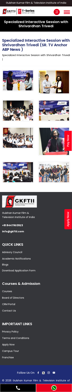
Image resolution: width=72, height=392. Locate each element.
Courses (7, 291)
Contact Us (9, 310)
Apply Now (8, 344)
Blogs (5, 264)
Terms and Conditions (15, 338)
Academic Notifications (16, 258)
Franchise (8, 357)
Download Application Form (18, 270)
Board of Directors (13, 297)
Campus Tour (10, 351)
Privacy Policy (10, 331)
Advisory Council (12, 252)
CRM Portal (8, 304)
